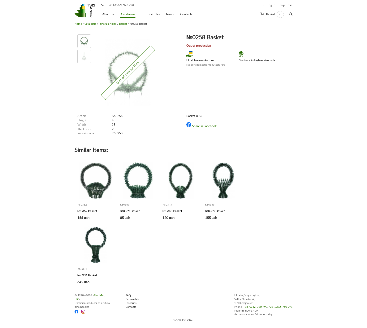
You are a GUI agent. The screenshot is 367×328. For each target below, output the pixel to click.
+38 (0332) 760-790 (120, 5)
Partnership (132, 299)
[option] (84, 41)
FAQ (128, 295)
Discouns (131, 303)
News (170, 14)
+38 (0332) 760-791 (280, 307)
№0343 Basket (172, 211)
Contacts (186, 14)
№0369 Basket (130, 211)
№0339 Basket (215, 211)
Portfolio (154, 14)
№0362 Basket (87, 211)
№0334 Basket (87, 275)
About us (108, 14)
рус (290, 5)
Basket (273, 14)
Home (78, 24)
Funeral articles (107, 24)
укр (282, 5)
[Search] (290, 14)
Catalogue (128, 14)
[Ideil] (183, 320)
